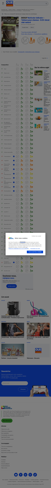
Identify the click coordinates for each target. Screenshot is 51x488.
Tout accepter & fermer (34, 251)
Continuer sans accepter (36, 236)
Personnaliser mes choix (35, 248)
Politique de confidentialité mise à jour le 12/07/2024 (19, 248)
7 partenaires (22, 242)
